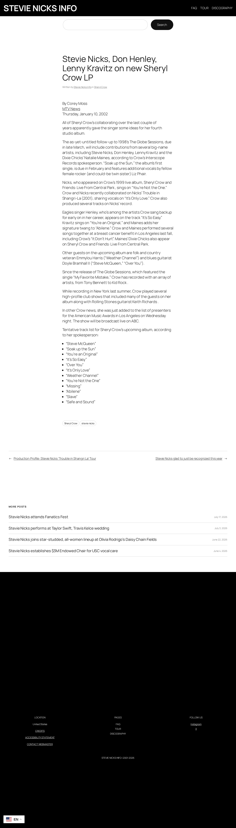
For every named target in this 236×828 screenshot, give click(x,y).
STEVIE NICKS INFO (40, 8)
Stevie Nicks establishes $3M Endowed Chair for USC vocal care (63, 551)
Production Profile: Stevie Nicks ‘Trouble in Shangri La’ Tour (55, 458)
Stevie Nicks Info (82, 87)
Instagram (196, 724)
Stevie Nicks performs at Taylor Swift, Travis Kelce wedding (59, 528)
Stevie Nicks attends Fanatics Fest (38, 517)
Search (162, 25)
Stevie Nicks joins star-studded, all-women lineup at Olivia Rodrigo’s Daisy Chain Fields (83, 539)
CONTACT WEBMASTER (40, 744)
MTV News (71, 108)
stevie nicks (88, 423)
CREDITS (40, 730)
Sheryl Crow (100, 87)
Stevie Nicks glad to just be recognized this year (188, 458)
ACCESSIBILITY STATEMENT (40, 737)
